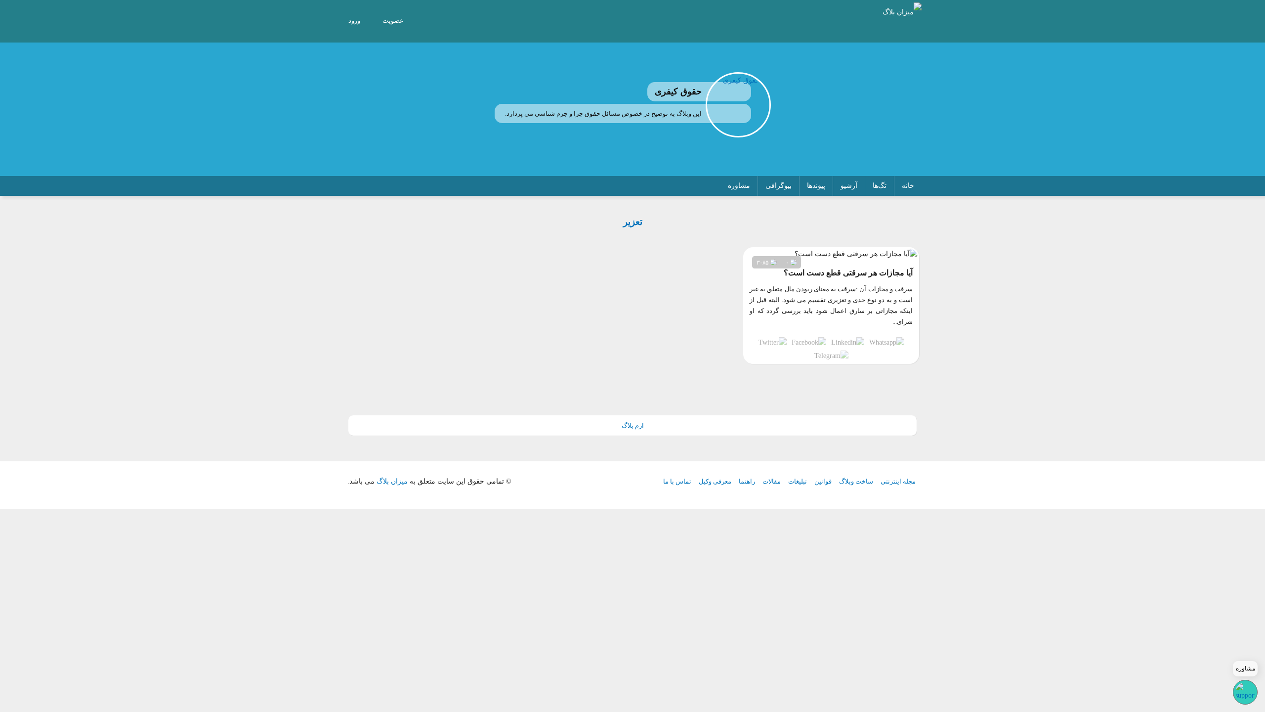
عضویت (393, 20)
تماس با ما (677, 481)
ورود (354, 20)
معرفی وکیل (715, 481)
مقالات (771, 481)
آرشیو (849, 185)
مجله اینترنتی (898, 481)
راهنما (747, 481)
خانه (908, 185)
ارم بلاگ (633, 425)
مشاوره (739, 185)
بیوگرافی (778, 185)
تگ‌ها (879, 185)
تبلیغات (797, 481)
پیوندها (816, 185)
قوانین (823, 481)
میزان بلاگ (392, 481)
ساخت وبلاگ (856, 481)
